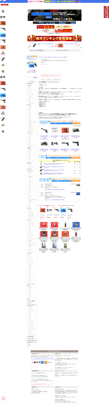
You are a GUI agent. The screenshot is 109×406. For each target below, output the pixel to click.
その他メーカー (31, 102)
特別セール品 (30, 83)
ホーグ (30, 227)
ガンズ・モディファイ (32, 328)
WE (29, 118)
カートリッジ (30, 253)
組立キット (30, 163)
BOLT (29, 155)
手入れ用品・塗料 (31, 336)
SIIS (29, 116)
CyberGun (30, 126)
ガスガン (29, 104)
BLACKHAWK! (31, 213)
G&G (29, 157)
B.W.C (30, 100)
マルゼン (30, 114)
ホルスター (30, 208)
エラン (30, 247)
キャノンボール (31, 272)
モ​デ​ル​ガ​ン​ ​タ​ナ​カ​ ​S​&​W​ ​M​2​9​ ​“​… (56, 215)
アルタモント (31, 221)
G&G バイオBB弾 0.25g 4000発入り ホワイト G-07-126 (54, 250)
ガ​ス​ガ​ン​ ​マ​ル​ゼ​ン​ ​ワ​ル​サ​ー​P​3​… (42, 215)
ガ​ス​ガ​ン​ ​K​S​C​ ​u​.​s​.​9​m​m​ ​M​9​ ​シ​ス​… (69, 215)
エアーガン (30, 132)
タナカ (30, 89)
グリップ (29, 219)
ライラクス (30, 330)
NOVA (30, 332)
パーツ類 (29, 168)
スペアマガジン (30, 170)
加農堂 (30, 270)
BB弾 (29, 285)
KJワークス (30, 124)
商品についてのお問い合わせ (47, 79)
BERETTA (30, 240)
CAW (29, 229)
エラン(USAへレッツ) (32, 238)
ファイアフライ (31, 326)
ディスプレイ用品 (31, 338)
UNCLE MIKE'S (31, 215)
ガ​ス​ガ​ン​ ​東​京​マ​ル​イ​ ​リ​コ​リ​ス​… (49, 215)
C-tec (29, 276)
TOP (29, 151)
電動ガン (29, 147)
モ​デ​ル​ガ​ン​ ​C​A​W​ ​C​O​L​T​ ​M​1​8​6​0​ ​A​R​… (63, 215)
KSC (29, 108)
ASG (29, 204)
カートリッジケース (31, 283)
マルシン (30, 87)
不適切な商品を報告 (57, 79)
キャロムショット (31, 225)
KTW (29, 138)
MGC (29, 206)
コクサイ (30, 91)
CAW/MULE (30, 176)
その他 (30, 202)
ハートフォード (31, 93)
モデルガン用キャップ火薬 (32, 340)
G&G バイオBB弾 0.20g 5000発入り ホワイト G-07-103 (44, 250)
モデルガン (30, 85)
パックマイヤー (31, 223)
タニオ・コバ (31, 95)
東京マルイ (30, 106)
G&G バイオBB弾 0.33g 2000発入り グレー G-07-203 (65, 250)
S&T (29, 159)
